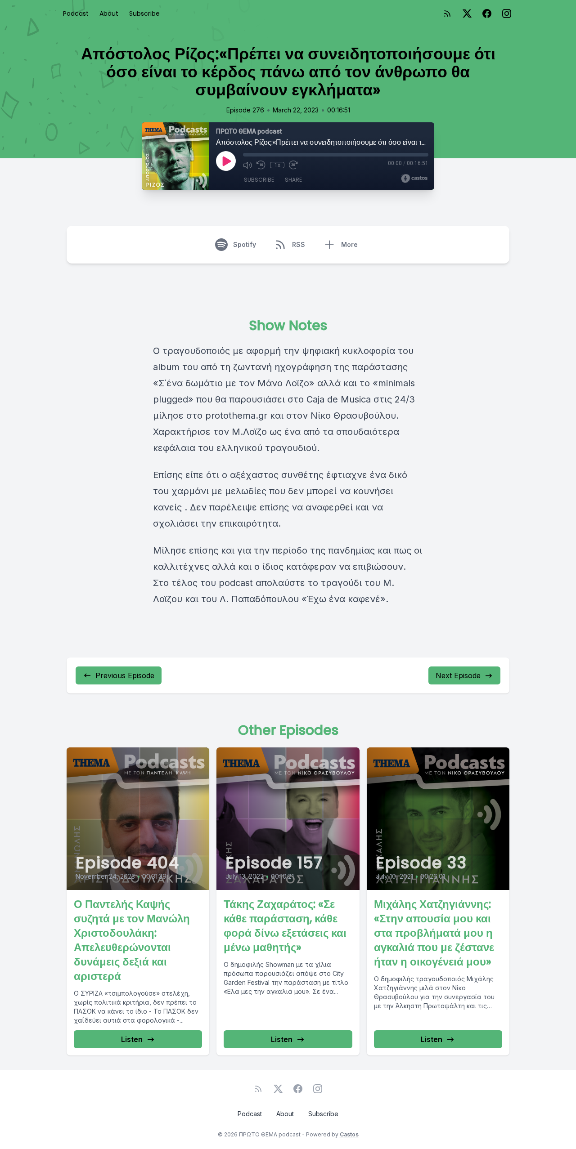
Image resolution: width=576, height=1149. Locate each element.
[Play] (226, 161)
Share (293, 179)
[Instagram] (507, 13)
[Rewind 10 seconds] (261, 165)
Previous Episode (124, 675)
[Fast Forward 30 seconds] (293, 165)
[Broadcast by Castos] (414, 178)
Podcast (76, 13)
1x (277, 165)
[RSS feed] (447, 13)
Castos (349, 1134)
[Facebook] (487, 13)
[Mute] (247, 165)
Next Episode (458, 675)
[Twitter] (467, 13)
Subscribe (144, 13)
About (108, 13)
